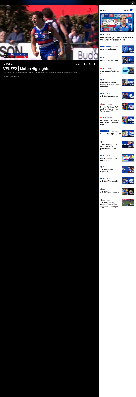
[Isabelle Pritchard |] (117, 108)
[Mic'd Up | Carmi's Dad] (117, 60)
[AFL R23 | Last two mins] (117, 191)
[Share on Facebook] (85, 64)
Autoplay (126, 10)
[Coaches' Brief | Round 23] (117, 133)
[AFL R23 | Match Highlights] (117, 170)
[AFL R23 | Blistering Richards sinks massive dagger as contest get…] (117, 204)
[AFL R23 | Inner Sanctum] (117, 96)
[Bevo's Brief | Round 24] (117, 49)
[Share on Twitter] (90, 64)
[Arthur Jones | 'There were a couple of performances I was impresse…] (117, 146)
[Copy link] (94, 64)
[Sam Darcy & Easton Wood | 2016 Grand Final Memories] (117, 84)
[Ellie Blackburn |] (117, 121)
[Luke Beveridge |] (117, 28)
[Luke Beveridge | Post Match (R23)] (117, 158)
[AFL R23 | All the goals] (117, 181)
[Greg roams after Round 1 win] (117, 71)
